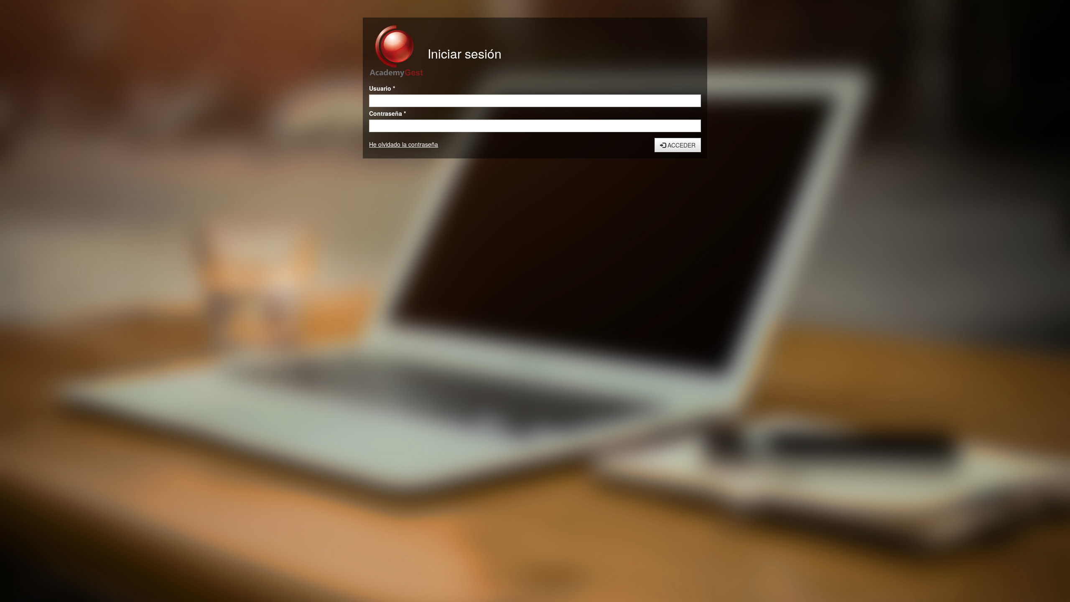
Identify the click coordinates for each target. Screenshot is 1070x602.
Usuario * (382, 88)
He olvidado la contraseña (403, 144)
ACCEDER (681, 145)
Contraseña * (387, 113)
